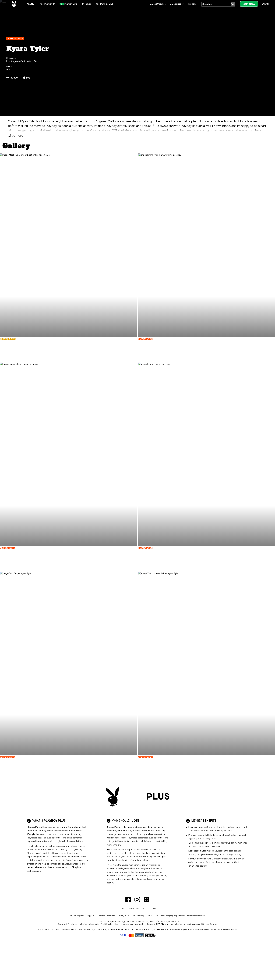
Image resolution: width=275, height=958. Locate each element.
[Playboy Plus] (22, 4)
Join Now (249, 4)
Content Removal (209, 924)
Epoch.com (73, 924)
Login (265, 4)
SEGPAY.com (162, 924)
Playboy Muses (15, 39)
